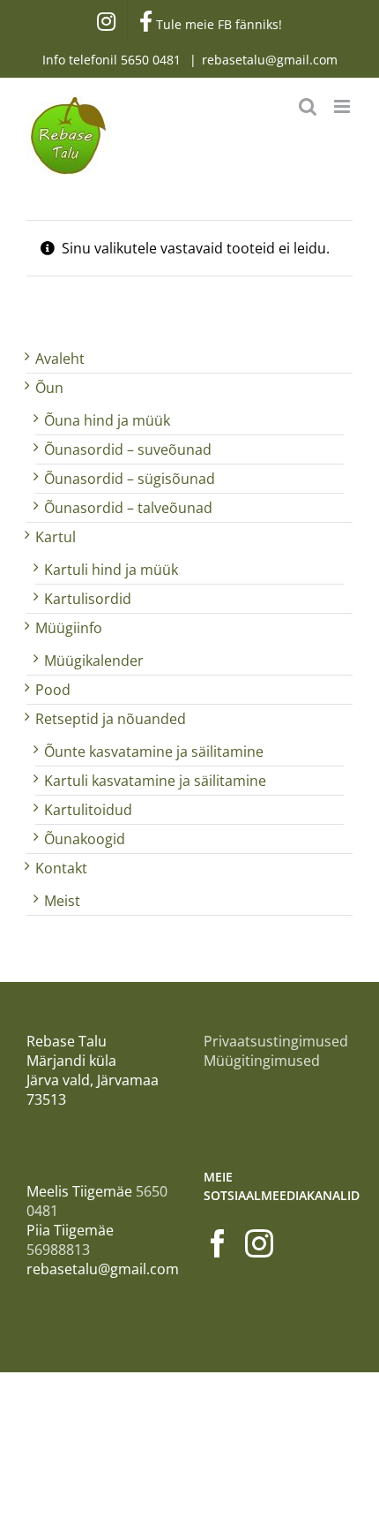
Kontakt (61, 868)
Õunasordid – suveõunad (128, 449)
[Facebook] (218, 1243)
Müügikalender (94, 660)
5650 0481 (152, 59)
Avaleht (60, 358)
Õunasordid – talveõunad (128, 507)
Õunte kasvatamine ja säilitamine (154, 751)
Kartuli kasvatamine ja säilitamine (155, 780)
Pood (53, 689)
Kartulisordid (87, 598)
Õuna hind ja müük (107, 420)
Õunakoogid (84, 839)
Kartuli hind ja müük (111, 569)
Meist (62, 900)
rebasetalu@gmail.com (270, 59)
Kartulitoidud (88, 809)
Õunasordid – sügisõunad (129, 478)
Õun (49, 387)
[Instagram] (259, 1243)
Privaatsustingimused (276, 1041)
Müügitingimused (262, 1060)
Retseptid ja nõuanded (110, 719)
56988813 (58, 1249)
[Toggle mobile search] (307, 106)
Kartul (55, 537)
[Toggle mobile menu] (343, 106)
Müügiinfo (68, 628)
